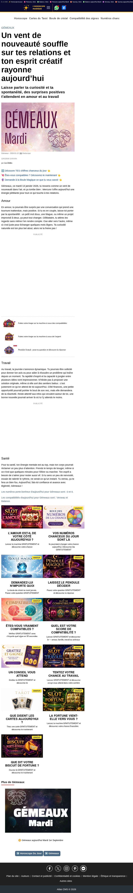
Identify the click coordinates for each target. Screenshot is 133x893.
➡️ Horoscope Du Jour (29, 853)
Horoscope (20, 18)
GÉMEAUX (7, 27)
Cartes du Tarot (38, 18)
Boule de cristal (58, 18)
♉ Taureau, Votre (76, 2)
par (6, 163)
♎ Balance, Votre (42, 2)
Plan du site (12, 876)
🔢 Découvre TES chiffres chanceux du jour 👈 (25, 170)
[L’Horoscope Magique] (26, 8)
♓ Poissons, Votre (30, 2)
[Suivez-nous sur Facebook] (49, 868)
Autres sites (66, 881)
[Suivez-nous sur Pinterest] (75, 868)
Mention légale (90, 876)
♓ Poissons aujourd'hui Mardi (59, 2)
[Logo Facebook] (63, 7)
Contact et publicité (42, 876)
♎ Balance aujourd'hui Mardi (92, 2)
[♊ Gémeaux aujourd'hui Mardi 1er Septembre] (38, 811)
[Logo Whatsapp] (56, 6)
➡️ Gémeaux (52, 853)
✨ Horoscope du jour (15, 2)
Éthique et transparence (113, 876)
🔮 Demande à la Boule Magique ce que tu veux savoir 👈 (31, 180)
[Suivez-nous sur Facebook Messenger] (83, 868)
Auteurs (25, 876)
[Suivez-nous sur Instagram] (66, 868)
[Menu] (48, 8)
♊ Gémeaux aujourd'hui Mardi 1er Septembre (40, 840)
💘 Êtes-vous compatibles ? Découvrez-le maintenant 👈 (30, 175)
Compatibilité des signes (84, 18)
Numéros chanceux (112, 18)
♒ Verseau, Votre (108, 2)
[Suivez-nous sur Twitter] (58, 868)
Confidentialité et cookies (67, 876)
